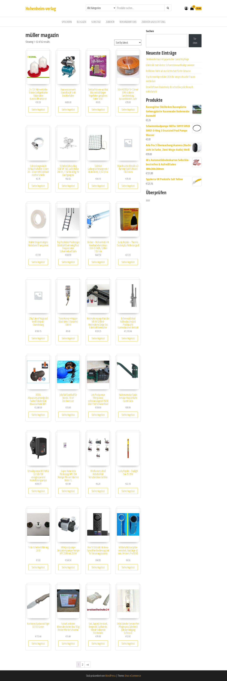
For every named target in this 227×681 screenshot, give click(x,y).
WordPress (110, 675)
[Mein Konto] (186, 8)
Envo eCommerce (133, 675)
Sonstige (96, 22)
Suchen (150, 31)
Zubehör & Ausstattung (153, 22)
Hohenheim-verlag (40, 8)
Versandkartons (128, 22)
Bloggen (81, 22)
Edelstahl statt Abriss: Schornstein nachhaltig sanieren (170, 65)
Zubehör (110, 22)
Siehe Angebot (38, 109)
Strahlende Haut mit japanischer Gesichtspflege (167, 59)
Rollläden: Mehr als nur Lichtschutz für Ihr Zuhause (168, 71)
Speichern (67, 22)
